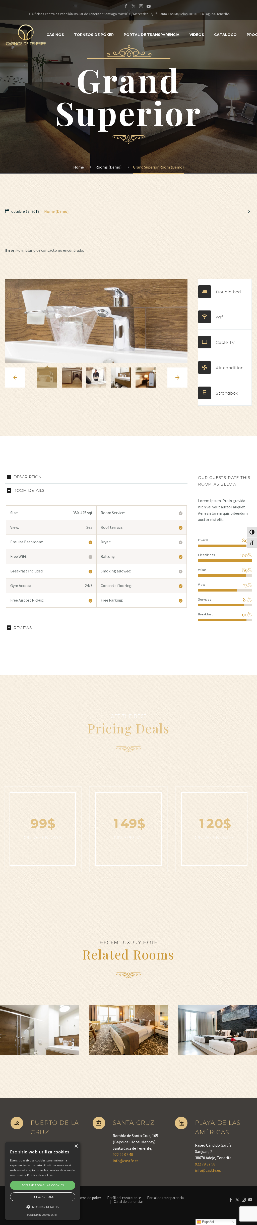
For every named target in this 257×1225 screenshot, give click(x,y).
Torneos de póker (87, 1198)
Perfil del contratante (124, 1198)
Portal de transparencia (165, 1198)
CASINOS (55, 34)
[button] (42, 1207)
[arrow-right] (177, 377)
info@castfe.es (126, 1160)
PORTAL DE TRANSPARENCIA (151, 34)
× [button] (76, 1146)
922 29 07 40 (123, 1154)
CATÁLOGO (225, 34)
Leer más (42, 1027)
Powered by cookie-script (42, 1214)
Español (207, 1222)
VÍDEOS (196, 34)
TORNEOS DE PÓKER (94, 34)
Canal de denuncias (129, 1202)
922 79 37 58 (205, 1163)
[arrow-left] (15, 377)
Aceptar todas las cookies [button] (43, 1185)
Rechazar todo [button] (42, 1197)
